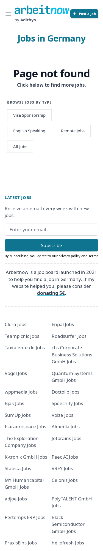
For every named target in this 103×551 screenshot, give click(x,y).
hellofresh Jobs (68, 543)
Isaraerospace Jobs (25, 426)
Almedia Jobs (66, 426)
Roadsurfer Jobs (69, 336)
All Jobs (20, 146)
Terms (93, 255)
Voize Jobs (62, 415)
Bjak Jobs (14, 403)
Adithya (28, 19)
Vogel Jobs (16, 373)
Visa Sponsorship (29, 115)
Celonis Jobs (65, 480)
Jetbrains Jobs (66, 438)
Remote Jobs (73, 130)
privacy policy (69, 255)
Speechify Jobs (67, 403)
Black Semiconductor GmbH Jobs (68, 524)
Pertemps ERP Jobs (25, 517)
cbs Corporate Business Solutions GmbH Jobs (72, 354)
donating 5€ (51, 293)
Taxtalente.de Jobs (25, 347)
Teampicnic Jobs (22, 336)
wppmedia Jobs (21, 392)
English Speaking (29, 130)
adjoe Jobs (16, 499)
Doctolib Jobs (65, 392)
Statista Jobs (18, 468)
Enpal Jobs (63, 324)
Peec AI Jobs (65, 457)
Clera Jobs (15, 324)
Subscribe (51, 245)
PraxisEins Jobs (21, 543)
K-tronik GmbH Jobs (26, 457)
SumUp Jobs (18, 415)
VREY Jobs (62, 468)
